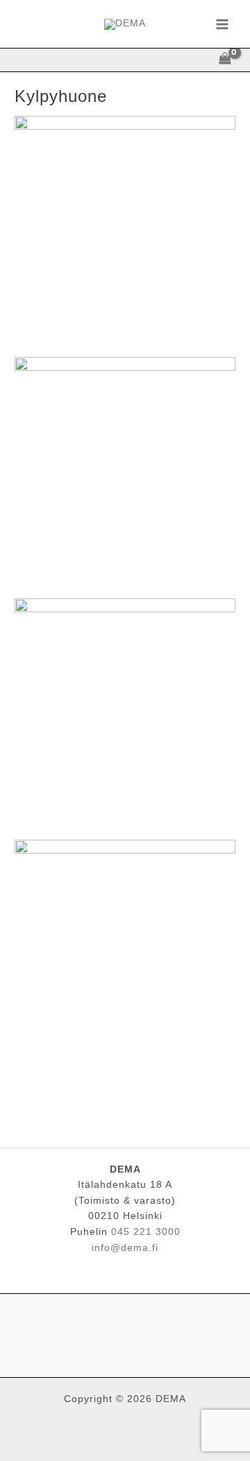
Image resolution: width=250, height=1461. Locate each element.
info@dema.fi (125, 1248)
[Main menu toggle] (222, 23)
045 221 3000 (146, 1232)
